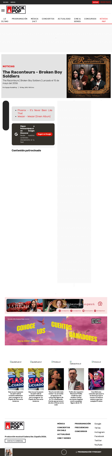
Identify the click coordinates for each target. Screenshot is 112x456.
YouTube (98, 444)
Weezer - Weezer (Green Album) (34, 116)
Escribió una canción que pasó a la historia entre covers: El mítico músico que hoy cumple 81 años (96, 396)
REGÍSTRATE (106, 2)
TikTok (97, 428)
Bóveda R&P (104, 20)
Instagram (99, 432)
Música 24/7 (34, 20)
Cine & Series (77, 20)
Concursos (90, 19)
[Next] (74, 452)
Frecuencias (81, 427)
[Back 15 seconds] (58, 452)
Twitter (98, 440)
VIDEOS (12, 2)
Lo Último (4, 20)
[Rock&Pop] (16, 9)
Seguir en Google (44, 134)
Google (97, 423)
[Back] (53, 452)
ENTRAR (95, 2)
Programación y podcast (89, 452)
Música (61, 424)
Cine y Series (64, 438)
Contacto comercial (15, 441)
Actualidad (64, 19)
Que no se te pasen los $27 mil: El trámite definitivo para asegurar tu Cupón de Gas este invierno (15, 396)
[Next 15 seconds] (69, 452)
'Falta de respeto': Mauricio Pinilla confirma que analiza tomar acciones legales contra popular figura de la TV (76, 397)
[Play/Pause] (64, 452)
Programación (19, 19)
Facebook (99, 436)
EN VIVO (5, 2)
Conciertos (48, 19)
